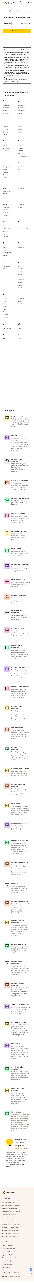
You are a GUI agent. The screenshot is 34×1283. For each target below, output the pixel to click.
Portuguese (7, 253)
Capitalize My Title (7, 1255)
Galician (5, 172)
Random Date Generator (9, 1233)
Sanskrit (21, 269)
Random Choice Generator (10, 1224)
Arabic (5, 110)
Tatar (5, 301)
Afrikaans (6, 105)
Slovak (20, 277)
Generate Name (17, 31)
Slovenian (21, 280)
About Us (22, 3)
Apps (15, 3)
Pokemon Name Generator (10, 1212)
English (5, 145)
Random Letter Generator (10, 1205)
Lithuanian (21, 204)
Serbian (20, 271)
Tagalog (5, 298)
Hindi (19, 169)
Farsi (19, 145)
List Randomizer (6, 1264)
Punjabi (5, 255)
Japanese (21, 188)
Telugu (5, 306)
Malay (5, 234)
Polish (5, 250)
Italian (5, 194)
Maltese (6, 237)
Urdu (19, 301)
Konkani (6, 212)
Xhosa (5, 339)
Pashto (5, 247)
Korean (5, 210)
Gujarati (5, 175)
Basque (20, 105)
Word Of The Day (7, 1246)
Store (30, 3)
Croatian (6, 132)
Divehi (20, 129)
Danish (20, 126)
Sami (19, 266)
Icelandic (6, 188)
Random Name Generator (10, 1236)
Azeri (4, 116)
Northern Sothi (23, 228)
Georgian (6, 167)
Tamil (4, 304)
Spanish (20, 274)
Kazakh (5, 204)
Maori (5, 226)
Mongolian (6, 228)
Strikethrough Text (8, 1261)
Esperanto (6, 148)
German (5, 169)
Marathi (5, 231)
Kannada (6, 207)
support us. (15, 1162)
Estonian (6, 151)
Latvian (20, 207)
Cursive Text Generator (9, 1209)
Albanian (6, 108)
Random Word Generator (10, 1202)
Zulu (19, 339)
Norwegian (21, 226)
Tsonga (5, 315)
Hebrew (20, 167)
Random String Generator (10, 1227)
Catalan (5, 126)
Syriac (20, 288)
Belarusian (21, 108)
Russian (5, 269)
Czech (5, 135)
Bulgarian (21, 110)
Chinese (5, 129)
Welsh (20, 328)
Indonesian (7, 191)
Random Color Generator (10, 1230)
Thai (4, 309)
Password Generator (8, 1215)
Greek (5, 178)
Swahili (20, 282)
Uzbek (20, 304)
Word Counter (6, 1252)
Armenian (6, 113)
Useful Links (5, 1267)
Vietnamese (7, 328)
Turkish (5, 312)
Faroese (20, 148)
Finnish (20, 151)
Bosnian (20, 113)
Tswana (5, 317)
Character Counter (8, 1249)
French (20, 153)
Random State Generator (10, 1218)
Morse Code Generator (9, 1258)
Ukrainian (21, 298)
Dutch (20, 132)
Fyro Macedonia (23, 156)
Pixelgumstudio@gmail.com (10, 1276)
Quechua (21, 247)
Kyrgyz (5, 215)
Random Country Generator (11, 1221)
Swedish (20, 285)
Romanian (6, 266)
